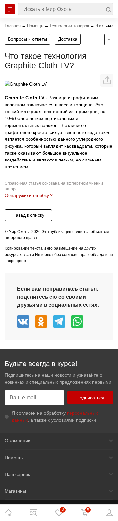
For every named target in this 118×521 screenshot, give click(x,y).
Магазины (15, 491)
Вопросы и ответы (27, 39)
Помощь (14, 457)
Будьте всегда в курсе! (41, 363)
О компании (17, 440)
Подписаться (90, 397)
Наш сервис (17, 474)
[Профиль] (109, 512)
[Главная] (8, 512)
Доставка (67, 39)
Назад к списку (28, 215)
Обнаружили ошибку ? (29, 195)
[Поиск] (65, 9)
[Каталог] (33, 512)
